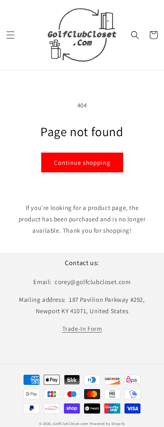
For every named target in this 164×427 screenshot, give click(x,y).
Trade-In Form (82, 329)
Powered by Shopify (107, 423)
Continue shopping (82, 162)
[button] (10, 35)
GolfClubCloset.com (70, 423)
